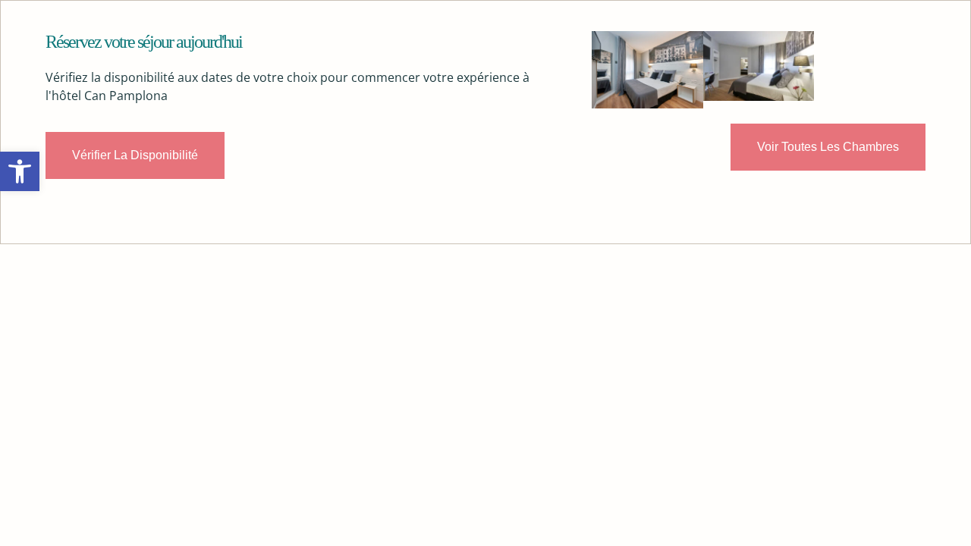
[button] (19, 171)
